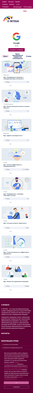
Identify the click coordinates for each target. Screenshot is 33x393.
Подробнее (16, 387)
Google (5, 162)
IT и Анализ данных (8, 104)
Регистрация (28, 7)
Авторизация (17, 7)
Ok (16, 382)
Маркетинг (6, 75)
